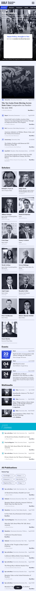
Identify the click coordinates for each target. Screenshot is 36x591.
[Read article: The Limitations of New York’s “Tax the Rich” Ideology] (7, 413)
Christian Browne (10, 506)
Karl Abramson (15, 135)
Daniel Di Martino (7, 110)
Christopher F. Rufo (10, 558)
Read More (31, 124)
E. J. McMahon (17, 417)
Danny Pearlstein (30, 378)
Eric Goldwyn (23, 378)
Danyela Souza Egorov (19, 159)
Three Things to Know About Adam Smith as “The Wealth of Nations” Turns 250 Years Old (23, 403)
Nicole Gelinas (16, 378)
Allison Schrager (16, 357)
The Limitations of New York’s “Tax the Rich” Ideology (23, 414)
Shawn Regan (9, 548)
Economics (4, 7)
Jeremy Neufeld (10, 567)
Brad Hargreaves (16, 377)
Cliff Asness (23, 357)
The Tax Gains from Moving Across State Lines (16, 104)
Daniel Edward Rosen (11, 588)
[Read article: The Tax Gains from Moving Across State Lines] (18, 82)
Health (26, 7)
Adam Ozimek (17, 567)
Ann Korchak (30, 377)
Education (11, 7)
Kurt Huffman (17, 147)
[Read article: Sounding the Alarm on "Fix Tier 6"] (7, 392)
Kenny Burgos (24, 377)
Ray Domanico (9, 459)
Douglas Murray (24, 365)
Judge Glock (17, 407)
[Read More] (9, 179)
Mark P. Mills (9, 439)
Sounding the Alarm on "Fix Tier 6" (23, 393)
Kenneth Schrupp (20, 558)
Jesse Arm (8, 135)
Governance (19, 7)
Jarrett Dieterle (10, 147)
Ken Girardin (17, 395)
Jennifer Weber (9, 159)
